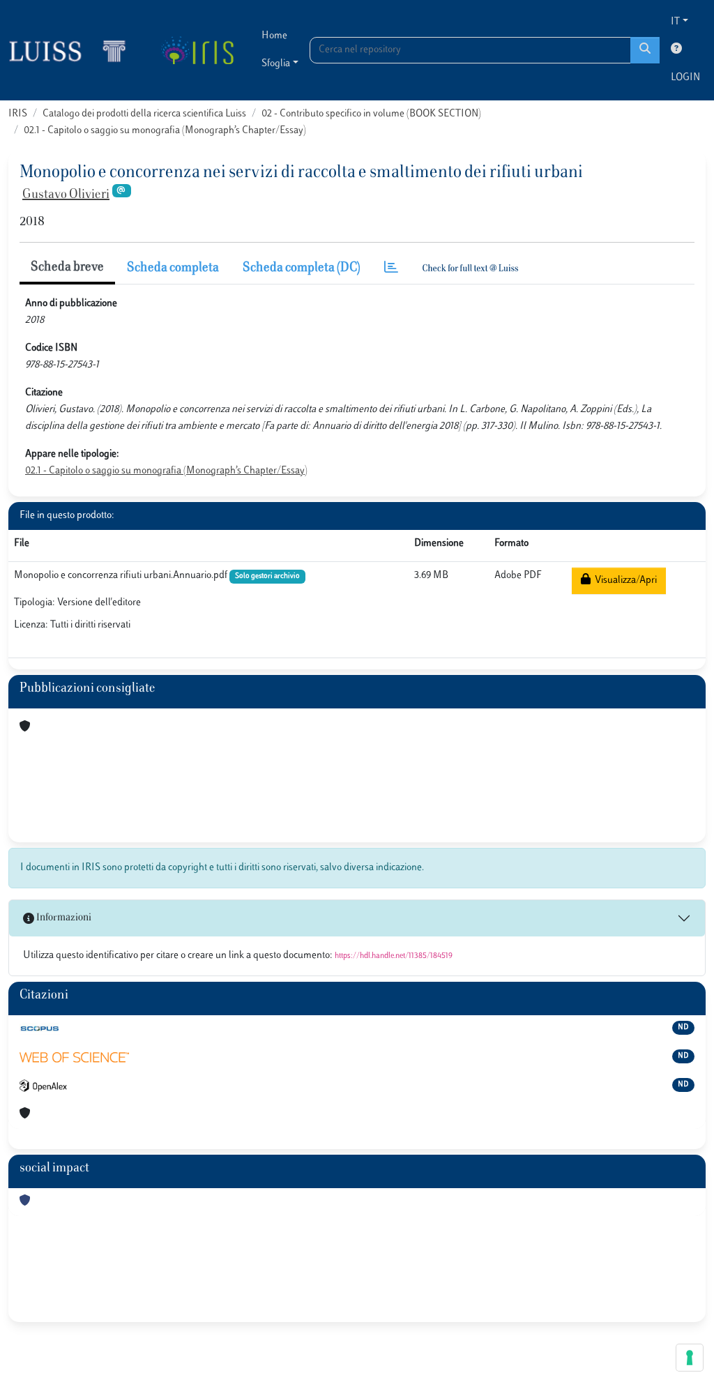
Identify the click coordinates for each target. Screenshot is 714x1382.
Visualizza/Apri (624, 580)
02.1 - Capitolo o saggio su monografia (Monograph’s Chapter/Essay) (165, 131)
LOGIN (685, 78)
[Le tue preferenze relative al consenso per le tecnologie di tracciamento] (689, 1357)
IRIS (17, 114)
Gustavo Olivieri (65, 195)
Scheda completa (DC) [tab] (301, 268)
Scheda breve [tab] (67, 267)
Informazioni (62, 918)
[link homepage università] (197, 50)
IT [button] (675, 22)
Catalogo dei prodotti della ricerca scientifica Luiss (144, 114)
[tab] (391, 269)
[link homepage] (73, 50)
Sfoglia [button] (275, 64)
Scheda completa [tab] (173, 268)
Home (274, 36)
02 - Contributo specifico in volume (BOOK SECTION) (371, 114)
